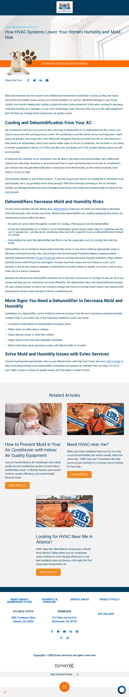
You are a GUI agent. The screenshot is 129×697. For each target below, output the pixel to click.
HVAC (8, 27)
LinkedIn (41, 80)
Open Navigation (64, 687)
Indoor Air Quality (25, 27)
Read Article (17, 485)
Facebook (28, 80)
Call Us (5, 691)
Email (47, 80)
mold (8, 192)
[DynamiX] (64, 665)
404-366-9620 (106, 613)
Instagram (61, 638)
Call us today (113, 361)
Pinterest (77, 631)
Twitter (34, 80)
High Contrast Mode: (61, 674)
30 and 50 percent (46, 257)
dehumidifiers (61, 208)
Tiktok (67, 638)
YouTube (64, 631)
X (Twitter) (58, 631)
